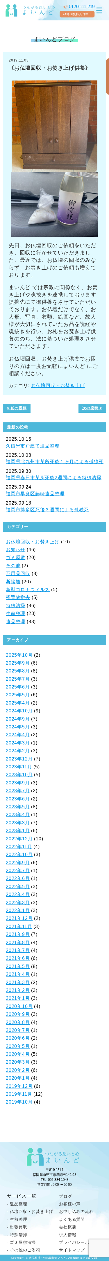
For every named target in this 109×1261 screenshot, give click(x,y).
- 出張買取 (17, 1227)
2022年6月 (18, 878)
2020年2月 (18, 1070)
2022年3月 (18, 902)
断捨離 (13, 581)
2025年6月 (18, 686)
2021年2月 (18, 990)
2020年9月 (18, 1014)
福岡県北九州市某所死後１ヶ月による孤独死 (54, 461)
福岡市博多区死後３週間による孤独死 (47, 509)
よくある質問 (72, 1219)
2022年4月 (18, 894)
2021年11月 (19, 926)
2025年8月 (18, 670)
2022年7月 (18, 870)
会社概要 (67, 1227)
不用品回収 (18, 573)
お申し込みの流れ (76, 1211)
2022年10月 (19, 854)
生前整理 (15, 613)
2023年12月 (19, 758)
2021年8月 (18, 942)
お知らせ (15, 549)
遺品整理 (15, 621)
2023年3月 (18, 822)
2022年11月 (19, 846)
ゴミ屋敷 (15, 557)
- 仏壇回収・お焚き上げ (30, 1211)
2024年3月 (18, 742)
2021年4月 (18, 974)
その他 (13, 565)
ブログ (65, 1196)
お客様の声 (70, 1204)
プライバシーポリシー (80, 1242)
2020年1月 (18, 1078)
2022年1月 (18, 910)
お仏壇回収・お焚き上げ (58, 385)
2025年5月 (18, 694)
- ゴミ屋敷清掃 (21, 1242)
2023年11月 (19, 766)
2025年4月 (18, 702)
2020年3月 (18, 1062)
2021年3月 (18, 982)
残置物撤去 (18, 597)
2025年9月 (18, 663)
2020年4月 (18, 1054)
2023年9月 (18, 782)
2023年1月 (18, 830)
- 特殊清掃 (17, 1234)
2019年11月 (19, 1094)
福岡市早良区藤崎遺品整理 (35, 493)
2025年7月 (18, 679)
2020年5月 (18, 1046)
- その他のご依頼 (23, 1250)
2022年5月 (18, 886)
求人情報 (67, 1234)
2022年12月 (19, 838)
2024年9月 (18, 718)
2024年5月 (18, 726)
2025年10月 (19, 655)
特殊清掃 (15, 605)
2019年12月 (19, 1086)
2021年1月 (18, 998)
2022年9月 (18, 862)
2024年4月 (18, 734)
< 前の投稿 (17, 408)
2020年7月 (18, 1030)
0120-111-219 (81, 6)
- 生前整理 (17, 1219)
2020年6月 (18, 1038)
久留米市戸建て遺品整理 (33, 445)
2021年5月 (18, 966)
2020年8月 (18, 1022)
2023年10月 (19, 774)
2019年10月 (19, 1102)
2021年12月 (19, 918)
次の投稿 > (92, 408)
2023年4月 (18, 814)
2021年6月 (18, 958)
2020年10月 (19, 1006)
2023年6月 (18, 798)
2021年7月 (18, 950)
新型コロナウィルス (28, 589)
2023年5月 (18, 806)
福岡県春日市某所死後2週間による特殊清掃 (53, 477)
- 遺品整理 (17, 1204)
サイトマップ (72, 1250)
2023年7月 (18, 790)
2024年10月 (19, 710)
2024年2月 (18, 750)
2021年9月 (18, 934)
